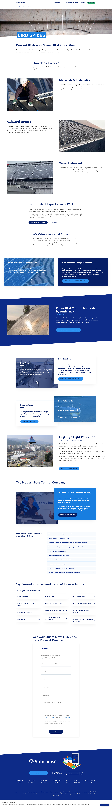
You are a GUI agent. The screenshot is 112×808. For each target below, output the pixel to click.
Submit (56, 731)
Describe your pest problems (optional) (51, 702)
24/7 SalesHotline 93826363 (58, 2)
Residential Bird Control (24, 6)
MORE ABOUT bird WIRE (28, 383)
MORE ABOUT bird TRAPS (29, 421)
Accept (105, 804)
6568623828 (54, 222)
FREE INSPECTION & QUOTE (38, 222)
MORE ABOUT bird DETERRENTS (69, 417)
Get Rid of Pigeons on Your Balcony (75, 280)
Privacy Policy (66, 717)
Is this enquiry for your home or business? (51, 655)
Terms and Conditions (49, 717)
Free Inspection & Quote (67, 514)
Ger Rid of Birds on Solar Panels (20, 281)
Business (53, 657)
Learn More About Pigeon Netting (68, 330)
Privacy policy (87, 804)
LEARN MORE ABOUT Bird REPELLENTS (70, 378)
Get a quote (91, 2)
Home (17, 6)
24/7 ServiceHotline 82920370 (72, 2)
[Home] (21, 2)
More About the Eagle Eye (69, 468)
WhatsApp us (38, 773)
